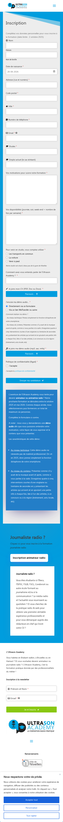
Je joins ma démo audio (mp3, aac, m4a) (27, 348)
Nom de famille (11, 59)
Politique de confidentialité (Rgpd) (22, 361)
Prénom (8, 50)
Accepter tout (31, 799)
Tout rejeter (31, 815)
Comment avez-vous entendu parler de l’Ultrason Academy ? (28, 274)
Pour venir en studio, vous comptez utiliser (25, 249)
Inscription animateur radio (29, 558)
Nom (11, 40)
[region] (31, 797)
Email (12, 133)
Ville (11, 106)
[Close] (60, 774)
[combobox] (31, 72)
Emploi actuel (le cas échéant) (22, 159)
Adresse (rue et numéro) (17, 79)
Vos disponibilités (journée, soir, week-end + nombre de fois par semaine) (31, 211)
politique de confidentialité (25, 371)
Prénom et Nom (19, 688)
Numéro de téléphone (18, 119)
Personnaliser (31, 807)
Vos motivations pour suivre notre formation (26, 172)
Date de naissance (14, 66)
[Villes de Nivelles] (31, 767)
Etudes (13, 146)
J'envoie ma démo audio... (18, 302)
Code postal (12, 93)
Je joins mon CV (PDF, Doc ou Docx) (26, 288)
